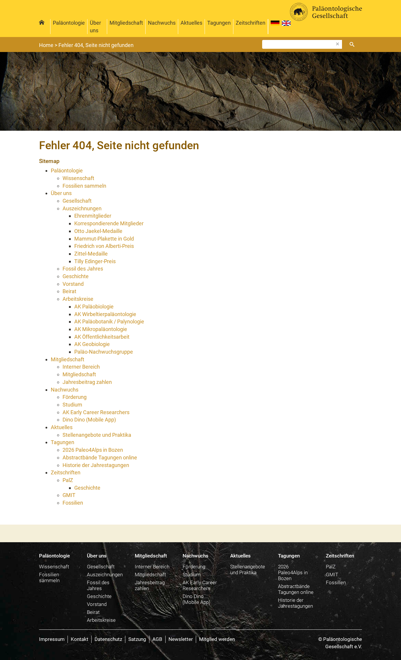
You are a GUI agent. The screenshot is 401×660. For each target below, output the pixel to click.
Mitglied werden (217, 639)
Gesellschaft (100, 567)
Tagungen (219, 23)
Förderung (194, 567)
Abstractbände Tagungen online (296, 589)
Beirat (93, 612)
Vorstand (97, 604)
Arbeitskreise (101, 620)
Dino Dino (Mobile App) (196, 599)
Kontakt (79, 639)
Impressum (52, 639)
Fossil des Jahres (98, 585)
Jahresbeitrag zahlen (150, 585)
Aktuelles (191, 23)
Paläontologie (69, 23)
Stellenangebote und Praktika (247, 569)
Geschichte (99, 596)
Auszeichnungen (105, 574)
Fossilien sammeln (49, 577)
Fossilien (336, 582)
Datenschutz (108, 639)
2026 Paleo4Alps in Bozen (293, 572)
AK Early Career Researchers (200, 585)
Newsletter (181, 639)
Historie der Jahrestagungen (295, 603)
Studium (192, 574)
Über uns (95, 26)
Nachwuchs (162, 23)
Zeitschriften (250, 23)
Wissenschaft (54, 567)
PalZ (331, 567)
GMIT (332, 574)
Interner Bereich (152, 567)
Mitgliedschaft (126, 23)
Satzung (137, 639)
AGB (157, 639)
